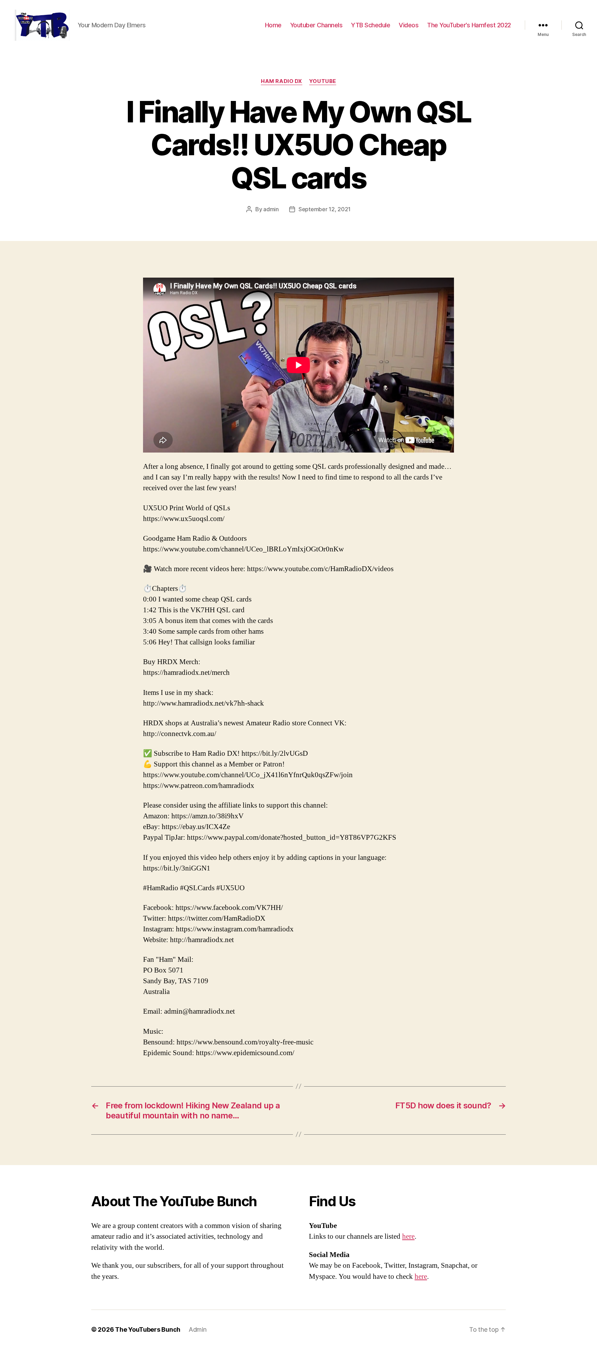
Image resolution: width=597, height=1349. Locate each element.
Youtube (322, 81)
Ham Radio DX (281, 81)
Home (273, 25)
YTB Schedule (370, 25)
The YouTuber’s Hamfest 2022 (469, 25)
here (408, 1236)
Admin (198, 1329)
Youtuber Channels (316, 25)
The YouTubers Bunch (147, 1329)
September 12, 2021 (324, 209)
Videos (408, 25)
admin (271, 209)
